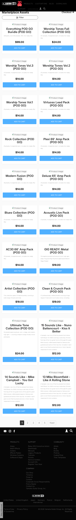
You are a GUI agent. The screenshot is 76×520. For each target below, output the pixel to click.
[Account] (40, 8)
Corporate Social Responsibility (38, 482)
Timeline (29, 475)
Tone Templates (60, 457)
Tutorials (31, 455)
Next (52, 422)
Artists (56, 446)
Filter (21, 17)
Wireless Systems (17, 455)
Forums (31, 457)
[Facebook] (14, 431)
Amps (12, 446)
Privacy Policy (22, 509)
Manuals (31, 451)
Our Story (29, 473)
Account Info (33, 462)
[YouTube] (5, 431)
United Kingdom (22, 500)
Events (56, 451)
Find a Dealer (31, 484)
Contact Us (30, 486)
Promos (56, 453)
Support (22, 9)
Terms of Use (9, 509)
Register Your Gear (35, 464)
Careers (29, 479)
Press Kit (29, 477)
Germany (41, 500)
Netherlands (67, 500)
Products (28, 4)
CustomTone (41, 4)
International (38, 502)
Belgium (58, 500)
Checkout (67, 12)
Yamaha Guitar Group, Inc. (36, 488)
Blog (51, 4)
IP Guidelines (9, 511)
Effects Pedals (15, 453)
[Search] (44, 8)
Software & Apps (16, 457)
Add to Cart (19, 48)
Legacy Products (34, 453)
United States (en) (33, 8)
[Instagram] (10, 431)
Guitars (13, 451)
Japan (33, 500)
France (49, 500)
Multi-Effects (15, 448)
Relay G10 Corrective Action (38, 446)
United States (9, 500)
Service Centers (34, 460)
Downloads (61, 4)
